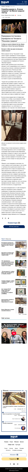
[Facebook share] (2, 218)
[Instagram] (17, 464)
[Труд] (14, 437)
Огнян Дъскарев (18, 428)
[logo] (5, 2)
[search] (22, 2)
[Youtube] (14, 464)
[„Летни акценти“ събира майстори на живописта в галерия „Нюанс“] (21, 272)
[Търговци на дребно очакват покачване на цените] (14, 398)
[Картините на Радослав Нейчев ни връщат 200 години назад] (21, 254)
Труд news (23, 410)
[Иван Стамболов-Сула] (23, 419)
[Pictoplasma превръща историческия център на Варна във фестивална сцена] (21, 244)
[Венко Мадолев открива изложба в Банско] (21, 310)
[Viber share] (5, 218)
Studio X (17, 470)
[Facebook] (10, 464)
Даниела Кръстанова (9, 15)
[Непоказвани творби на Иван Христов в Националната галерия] (21, 301)
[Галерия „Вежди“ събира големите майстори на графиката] (21, 282)
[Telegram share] (8, 218)
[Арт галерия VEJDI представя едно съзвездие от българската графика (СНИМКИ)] (21, 291)
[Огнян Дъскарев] (23, 428)
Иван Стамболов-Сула (16, 418)
